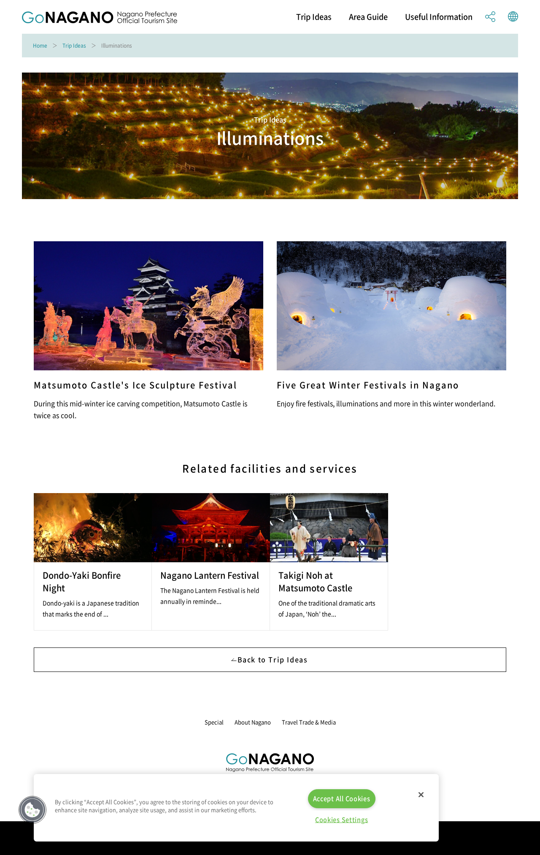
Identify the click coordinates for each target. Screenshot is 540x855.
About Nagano (253, 722)
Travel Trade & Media (309, 722)
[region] (236, 808)
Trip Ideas (314, 17)
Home (40, 45)
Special (214, 722)
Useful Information (438, 17)
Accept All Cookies (341, 798)
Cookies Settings (341, 819)
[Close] (421, 794)
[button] (32, 809)
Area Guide (368, 17)
